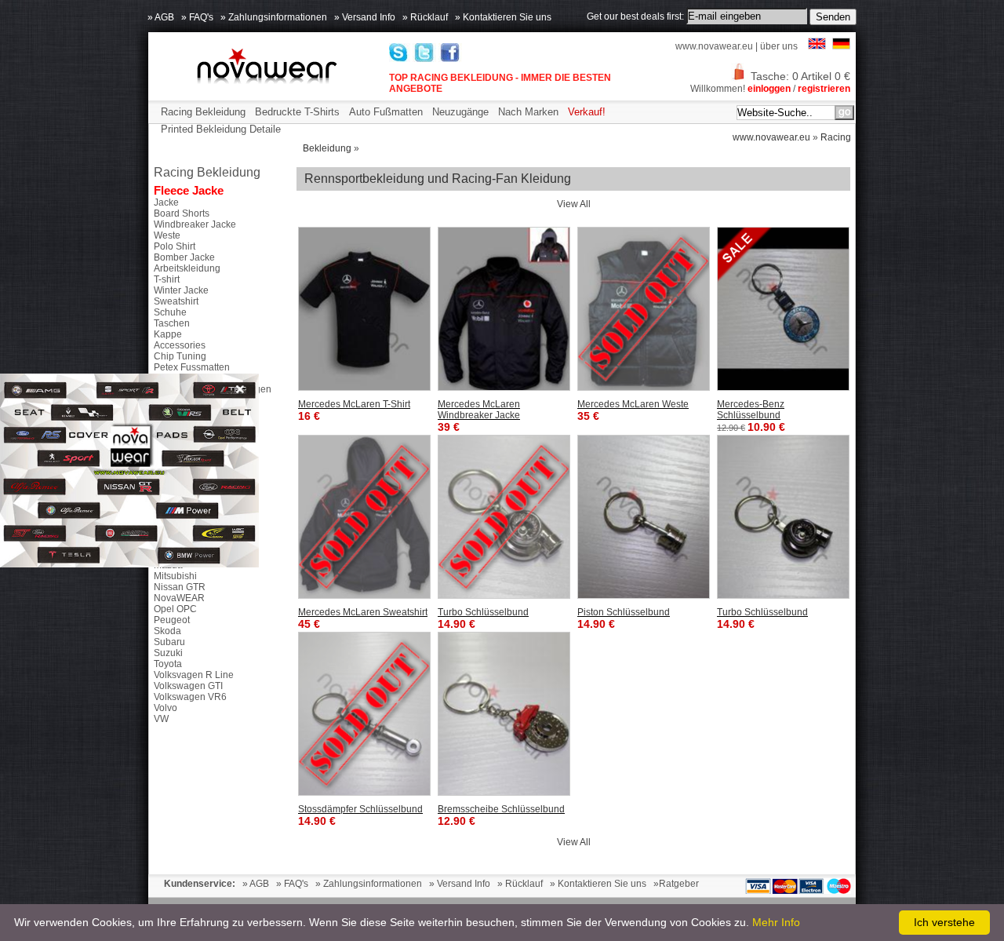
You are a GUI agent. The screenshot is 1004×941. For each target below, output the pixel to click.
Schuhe (170, 312)
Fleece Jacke (189, 190)
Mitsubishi (175, 576)
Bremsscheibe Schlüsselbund (501, 809)
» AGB (160, 17)
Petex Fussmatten (192, 367)
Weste (167, 235)
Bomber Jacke (184, 257)
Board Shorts (181, 213)
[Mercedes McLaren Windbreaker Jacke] (503, 309)
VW (161, 718)
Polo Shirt (174, 246)
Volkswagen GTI (188, 685)
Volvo (165, 707)
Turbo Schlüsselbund (483, 612)
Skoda (167, 631)
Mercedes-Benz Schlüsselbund (750, 410)
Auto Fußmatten (386, 112)
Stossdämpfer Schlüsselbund (360, 809)
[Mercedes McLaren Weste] (643, 309)
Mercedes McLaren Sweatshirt (362, 612)
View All (574, 204)
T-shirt (167, 279)
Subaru (169, 641)
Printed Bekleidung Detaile (221, 129)
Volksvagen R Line (194, 674)
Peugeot (172, 620)
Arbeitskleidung (187, 268)
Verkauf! (587, 112)
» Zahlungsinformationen (273, 17)
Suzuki (168, 652)
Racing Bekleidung (203, 112)
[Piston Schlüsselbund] (643, 517)
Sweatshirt (176, 301)
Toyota (168, 663)
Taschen (172, 323)
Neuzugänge (460, 112)
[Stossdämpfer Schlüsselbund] (364, 714)
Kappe (168, 334)
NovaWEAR (179, 598)
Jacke (166, 202)
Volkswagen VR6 (190, 696)
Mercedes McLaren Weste (633, 404)
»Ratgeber (676, 883)
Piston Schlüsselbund (623, 612)
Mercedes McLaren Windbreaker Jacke (479, 410)
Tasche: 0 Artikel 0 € (800, 76)
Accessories (180, 345)
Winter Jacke (181, 290)
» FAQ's (197, 17)
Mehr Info (776, 922)
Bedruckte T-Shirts (297, 112)
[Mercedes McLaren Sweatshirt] (364, 517)
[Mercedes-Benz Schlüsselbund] (783, 309)
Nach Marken (528, 112)
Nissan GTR (180, 587)
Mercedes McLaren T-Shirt (354, 404)
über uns (779, 46)
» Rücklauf (425, 17)
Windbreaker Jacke (195, 224)
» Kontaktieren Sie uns (503, 17)
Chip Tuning (180, 356)
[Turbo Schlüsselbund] (503, 517)
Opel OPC (175, 609)
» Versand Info (364, 17)
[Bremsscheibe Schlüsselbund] (503, 714)
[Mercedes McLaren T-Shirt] (364, 309)
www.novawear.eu (714, 46)
